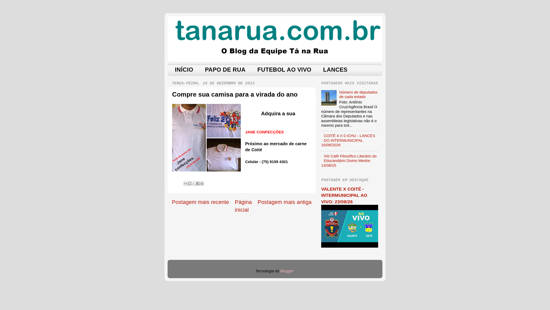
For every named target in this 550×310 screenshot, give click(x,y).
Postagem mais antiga (285, 202)
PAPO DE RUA (225, 69)
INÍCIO (184, 69)
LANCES (335, 69)
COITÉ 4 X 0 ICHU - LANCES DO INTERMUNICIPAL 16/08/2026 (348, 140)
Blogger (286, 271)
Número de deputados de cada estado (358, 94)
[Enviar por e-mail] (185, 183)
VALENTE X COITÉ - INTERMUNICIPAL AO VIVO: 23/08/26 (344, 195)
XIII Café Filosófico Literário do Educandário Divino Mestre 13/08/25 (349, 161)
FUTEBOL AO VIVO (284, 69)
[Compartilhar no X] (194, 183)
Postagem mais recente (200, 202)
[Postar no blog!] (190, 183)
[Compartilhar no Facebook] (198, 183)
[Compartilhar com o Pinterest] (202, 183)
